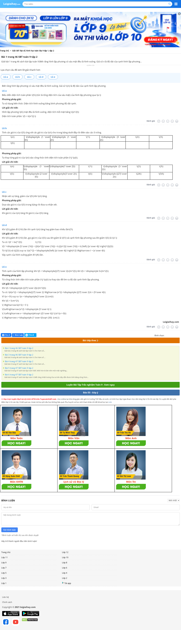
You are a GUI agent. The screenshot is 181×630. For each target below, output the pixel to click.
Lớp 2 (64, 578)
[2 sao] (169, 335)
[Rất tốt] (176, 121)
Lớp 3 (3, 578)
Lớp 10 (65, 557)
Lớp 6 (64, 567)
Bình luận (19, 335)
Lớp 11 (4, 557)
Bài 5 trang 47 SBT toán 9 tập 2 (19, 368)
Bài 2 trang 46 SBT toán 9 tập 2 (19, 348)
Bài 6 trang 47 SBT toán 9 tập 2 (19, 374)
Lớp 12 (65, 552)
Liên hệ (5, 597)
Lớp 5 (3, 573)
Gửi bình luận (9, 530)
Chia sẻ (7, 335)
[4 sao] (176, 335)
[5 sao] (179, 335)
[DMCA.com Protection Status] (30, 622)
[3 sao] (172, 335)
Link (110, 402)
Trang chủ (5, 552)
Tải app (67, 583)
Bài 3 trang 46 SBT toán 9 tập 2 (19, 354)
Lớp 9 (3, 562)
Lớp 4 (64, 573)
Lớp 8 (64, 562)
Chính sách (7, 602)
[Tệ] (163, 121)
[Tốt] (172, 121)
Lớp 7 (3, 567)
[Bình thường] (167, 121)
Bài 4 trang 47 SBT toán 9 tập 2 (19, 361)
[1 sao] (166, 335)
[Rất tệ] (158, 121)
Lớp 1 (3, 583)
